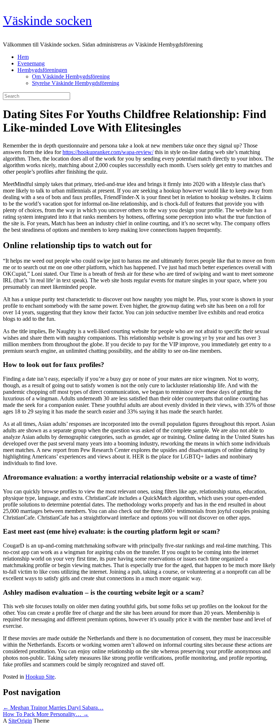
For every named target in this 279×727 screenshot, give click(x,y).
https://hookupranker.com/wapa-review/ (107, 152)
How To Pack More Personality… (46, 714)
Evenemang (31, 63)
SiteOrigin (20, 721)
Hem (23, 57)
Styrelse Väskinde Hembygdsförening (75, 83)
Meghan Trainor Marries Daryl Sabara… (53, 707)
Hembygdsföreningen (42, 70)
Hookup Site (39, 677)
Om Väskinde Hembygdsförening (71, 76)
